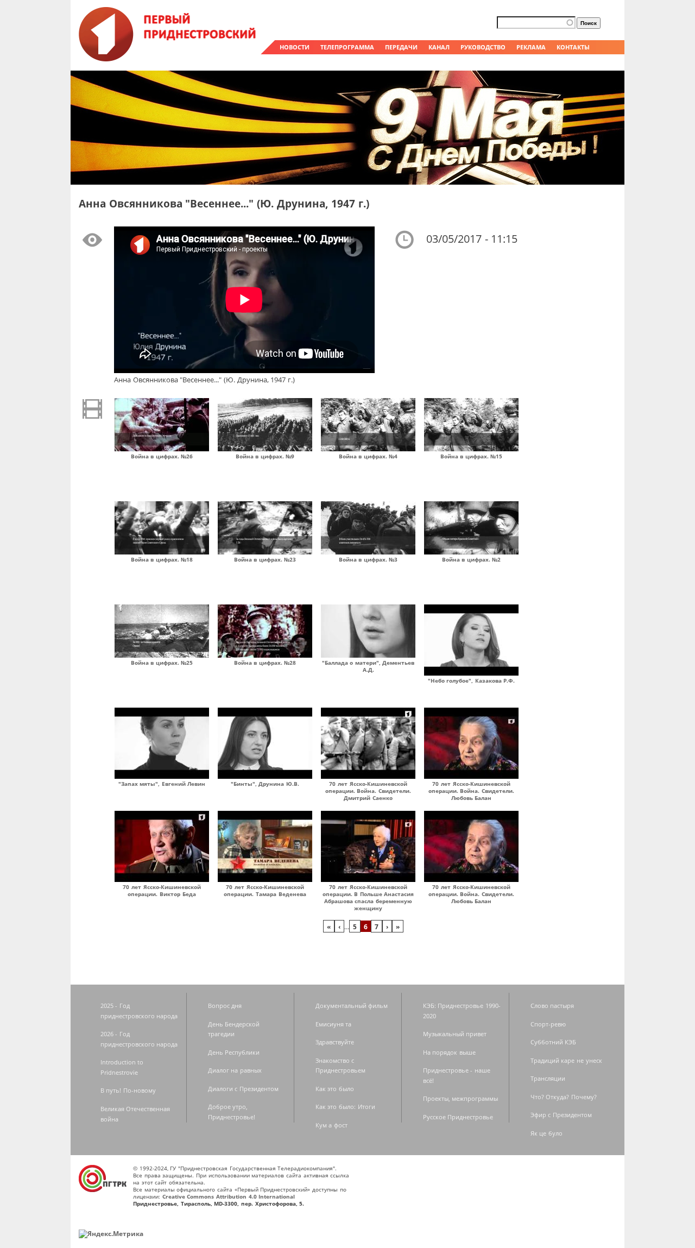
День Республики (234, 1052)
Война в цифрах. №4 (368, 456)
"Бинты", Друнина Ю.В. (265, 783)
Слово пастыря (552, 1005)
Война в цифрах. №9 (265, 456)
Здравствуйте (334, 1042)
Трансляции (547, 1078)
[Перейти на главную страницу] (168, 59)
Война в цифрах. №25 (162, 662)
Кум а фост (331, 1125)
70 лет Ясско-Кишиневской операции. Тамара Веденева (265, 890)
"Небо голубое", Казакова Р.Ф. (471, 680)
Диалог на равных (235, 1070)
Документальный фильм (351, 1005)
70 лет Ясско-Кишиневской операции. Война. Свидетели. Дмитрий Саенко (368, 791)
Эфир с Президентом (561, 1115)
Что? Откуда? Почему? (563, 1097)
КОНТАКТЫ (573, 47)
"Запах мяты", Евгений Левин (162, 783)
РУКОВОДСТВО (483, 47)
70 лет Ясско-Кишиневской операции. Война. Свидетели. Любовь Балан (471, 791)
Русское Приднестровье (458, 1117)
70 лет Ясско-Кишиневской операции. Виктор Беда (161, 890)
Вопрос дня (225, 1005)
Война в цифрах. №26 (162, 456)
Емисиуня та (333, 1024)
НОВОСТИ (294, 47)
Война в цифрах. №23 (265, 559)
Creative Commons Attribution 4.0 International (228, 1196)
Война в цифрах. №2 (471, 559)
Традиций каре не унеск (566, 1060)
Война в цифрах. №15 (471, 456)
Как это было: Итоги (345, 1106)
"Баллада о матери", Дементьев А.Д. (368, 666)
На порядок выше (449, 1052)
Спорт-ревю (548, 1024)
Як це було (546, 1133)
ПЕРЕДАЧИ (401, 47)
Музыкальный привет (455, 1034)
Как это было (334, 1089)
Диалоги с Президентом (243, 1089)
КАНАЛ (439, 47)
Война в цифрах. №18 (162, 559)
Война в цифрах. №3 (368, 559)
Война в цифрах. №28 (265, 662)
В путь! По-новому (128, 1090)
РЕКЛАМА (531, 47)
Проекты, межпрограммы (460, 1098)
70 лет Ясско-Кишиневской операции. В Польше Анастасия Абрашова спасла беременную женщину (368, 897)
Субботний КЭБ (553, 1042)
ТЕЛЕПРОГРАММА (347, 47)
